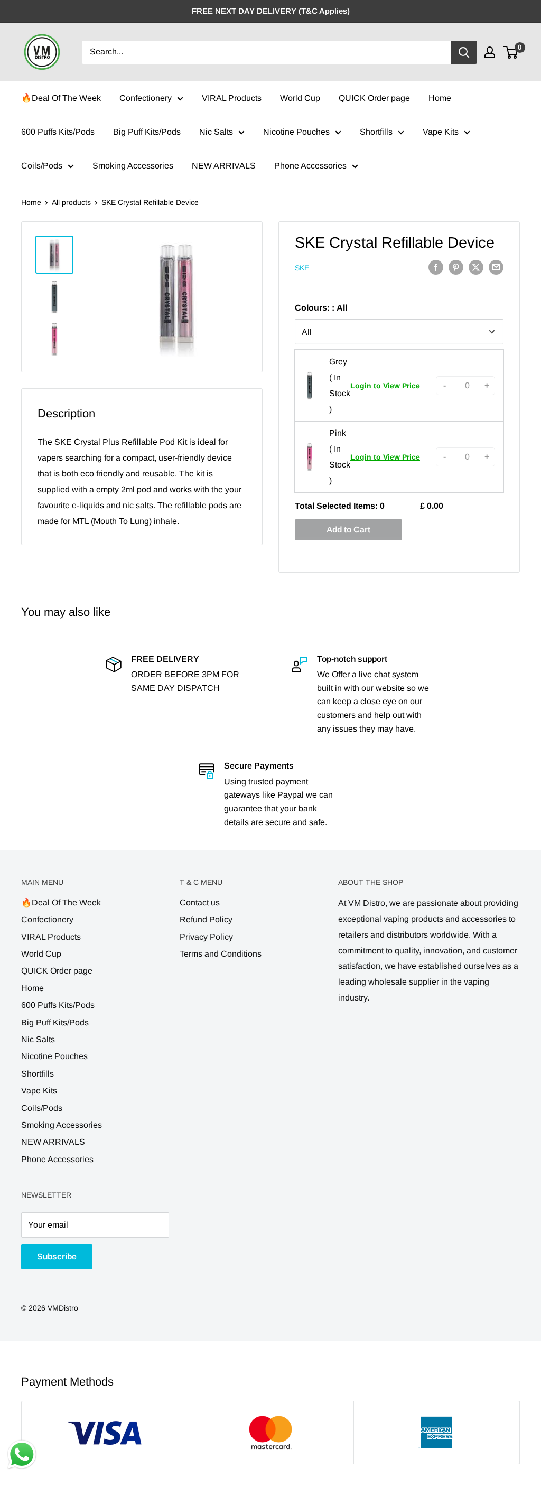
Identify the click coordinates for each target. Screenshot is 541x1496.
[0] (511, 52)
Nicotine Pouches (296, 131)
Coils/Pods (41, 165)
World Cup (300, 98)
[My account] (489, 52)
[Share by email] (496, 267)
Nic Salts (216, 131)
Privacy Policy (206, 936)
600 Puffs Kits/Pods (58, 131)
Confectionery (145, 98)
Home (439, 98)
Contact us (200, 902)
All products (71, 202)
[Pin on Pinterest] (456, 267)
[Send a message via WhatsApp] (22, 1454)
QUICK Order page (374, 98)
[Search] (464, 52)
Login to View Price (385, 385)
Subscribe (57, 1256)
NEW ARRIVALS (224, 165)
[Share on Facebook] (435, 267)
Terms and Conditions (221, 953)
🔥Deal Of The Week (61, 98)
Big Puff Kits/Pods (147, 131)
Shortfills (376, 131)
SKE (302, 268)
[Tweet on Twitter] (476, 267)
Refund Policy (206, 919)
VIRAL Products (232, 98)
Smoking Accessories (132, 165)
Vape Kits (441, 131)
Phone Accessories (310, 165)
